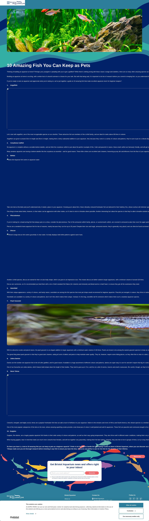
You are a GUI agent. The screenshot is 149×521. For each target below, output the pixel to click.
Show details (30, 513)
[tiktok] (140, 498)
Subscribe (92, 473)
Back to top (137, 456)
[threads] (137, 498)
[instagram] (130, 498)
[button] (8, 3)
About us (67, 499)
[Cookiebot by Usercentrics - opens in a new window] (14, 517)
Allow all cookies (131, 505)
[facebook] (133, 498)
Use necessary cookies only (131, 516)
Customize (130, 511)
